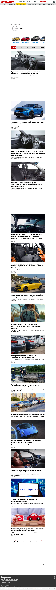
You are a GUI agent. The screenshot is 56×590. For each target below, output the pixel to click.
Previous (12, 38)
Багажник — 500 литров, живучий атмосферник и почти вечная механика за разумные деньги (26, 184)
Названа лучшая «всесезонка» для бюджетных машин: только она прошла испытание (26, 326)
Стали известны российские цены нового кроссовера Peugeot (26, 471)
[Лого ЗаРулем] (7, 2)
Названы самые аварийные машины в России (28, 414)
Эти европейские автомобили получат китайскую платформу (25, 500)
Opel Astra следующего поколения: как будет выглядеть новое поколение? (27, 296)
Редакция (3, 582)
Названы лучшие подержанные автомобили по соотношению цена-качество (27, 530)
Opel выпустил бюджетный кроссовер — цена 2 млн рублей (27, 123)
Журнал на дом (21, 4)
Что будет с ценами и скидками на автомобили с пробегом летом (24, 356)
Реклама (9, 582)
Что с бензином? (42, 4)
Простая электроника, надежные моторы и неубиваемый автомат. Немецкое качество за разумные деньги (28, 153)
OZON (2, 586)
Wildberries (7, 586)
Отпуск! (50, 4)
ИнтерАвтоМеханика (9, 4)
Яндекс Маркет (14, 586)
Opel (22, 28)
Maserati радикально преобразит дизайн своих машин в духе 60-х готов (26, 442)
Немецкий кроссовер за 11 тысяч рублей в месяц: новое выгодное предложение (26, 235)
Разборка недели (31, 4)
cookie (34, 588)
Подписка (21, 586)
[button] (54, 588)
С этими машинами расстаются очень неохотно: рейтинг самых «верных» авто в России (27, 266)
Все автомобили (15, 24)
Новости (22, 2)
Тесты (35, 2)
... (39, 541)
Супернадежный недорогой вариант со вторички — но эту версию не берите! (25, 73)
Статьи (29, 2)
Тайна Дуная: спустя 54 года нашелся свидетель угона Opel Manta (25, 386)
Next (44, 38)
